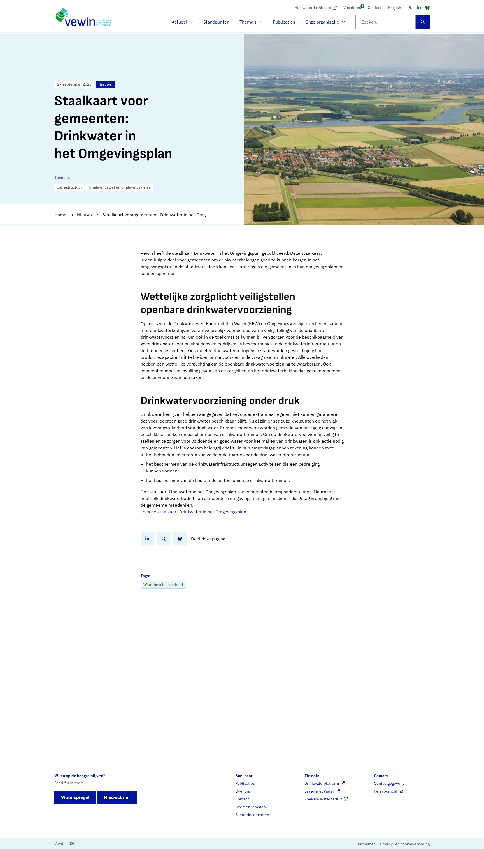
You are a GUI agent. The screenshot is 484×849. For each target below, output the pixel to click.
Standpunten (216, 22)
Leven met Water (319, 791)
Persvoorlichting (388, 791)
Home (60, 214)
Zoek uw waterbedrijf (323, 799)
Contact (374, 7)
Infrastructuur (69, 187)
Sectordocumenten (252, 814)
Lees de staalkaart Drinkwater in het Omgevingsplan (193, 512)
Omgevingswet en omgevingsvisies (120, 187)
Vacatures (352, 7)
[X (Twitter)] (410, 7)
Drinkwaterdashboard (312, 7)
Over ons (243, 791)
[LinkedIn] (419, 7)
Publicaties (284, 22)
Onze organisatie (322, 23)
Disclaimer (365, 843)
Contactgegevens (389, 783)
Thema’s (249, 23)
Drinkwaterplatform (321, 783)
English (394, 7)
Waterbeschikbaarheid (163, 584)
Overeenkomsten (250, 806)
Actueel (182, 23)
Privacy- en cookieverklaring (405, 843)
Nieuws (84, 214)
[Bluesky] (427, 7)
